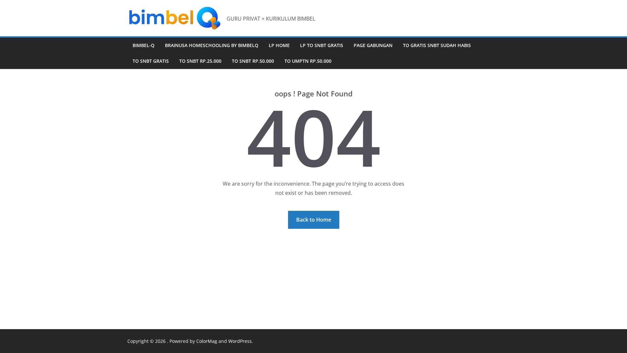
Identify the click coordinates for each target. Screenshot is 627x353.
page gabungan (373, 45)
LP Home (279, 45)
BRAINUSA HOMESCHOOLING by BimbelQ (211, 45)
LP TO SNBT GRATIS (321, 45)
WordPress (240, 341)
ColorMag (206, 341)
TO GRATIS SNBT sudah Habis (437, 45)
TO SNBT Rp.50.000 (253, 61)
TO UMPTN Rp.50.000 (307, 61)
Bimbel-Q (143, 45)
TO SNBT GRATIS (151, 61)
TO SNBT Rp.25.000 (200, 61)
